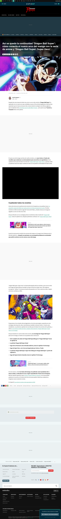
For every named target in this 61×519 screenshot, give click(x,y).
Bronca (26, 34)
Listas (23, 471)
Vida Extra (12, 498)
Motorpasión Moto (38, 498)
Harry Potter (54, 34)
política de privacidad (44, 473)
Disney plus (24, 469)
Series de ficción (6, 469)
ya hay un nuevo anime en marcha (32, 375)
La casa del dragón (6, 476)
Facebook (11, 54)
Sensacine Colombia (22, 512)
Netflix (13, 471)
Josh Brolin (31, 34)
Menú (5, 3)
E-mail (17, 54)
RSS (45, 480)
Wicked (49, 34)
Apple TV (4, 473)
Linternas (17, 34)
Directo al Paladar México (30, 511)
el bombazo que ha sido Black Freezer (28, 107)
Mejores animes (11, 15)
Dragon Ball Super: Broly (45, 216)
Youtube (41, 480)
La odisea (12, 34)
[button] (16, 97)
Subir (55, 490)
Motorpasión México (38, 510)
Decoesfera (45, 498)
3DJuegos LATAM (13, 510)
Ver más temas (6, 480)
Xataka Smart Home (6, 501)
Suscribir (51, 470)
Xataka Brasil (5, 512)
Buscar (56, 486)
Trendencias (45, 496)
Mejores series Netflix (47, 461)
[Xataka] (1, 1)
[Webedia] (6, 490)
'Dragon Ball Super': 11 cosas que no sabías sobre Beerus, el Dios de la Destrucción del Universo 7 (38, 364)
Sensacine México (22, 510)
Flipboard (15, 54)
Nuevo (56, 3)
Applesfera (4, 499)
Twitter (13, 54)
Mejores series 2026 (16, 461)
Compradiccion (45, 499)
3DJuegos (12, 496)
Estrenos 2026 (32, 461)
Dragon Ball (23, 15)
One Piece (17, 15)
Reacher (45, 34)
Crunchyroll (4, 15)
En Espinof (29, 222)
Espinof (30, 4)
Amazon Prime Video (16, 469)
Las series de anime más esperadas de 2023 (24, 382)
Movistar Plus (5, 471)
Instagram (43, 480)
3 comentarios (7, 54)
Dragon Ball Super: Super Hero (37, 161)
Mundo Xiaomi (5, 503)
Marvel (36, 34)
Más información (30, 517)
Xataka (4, 496)
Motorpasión (37, 496)
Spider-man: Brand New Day (15, 477)
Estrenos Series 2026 (39, 461)
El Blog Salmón (54, 496)
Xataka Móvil (5, 498)
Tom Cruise (40, 34)
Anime (30, 9)
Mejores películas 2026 (24, 461)
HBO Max (23, 473)
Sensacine (20, 496)
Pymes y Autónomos (53, 498)
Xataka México (5, 510)
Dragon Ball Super (27, 385)
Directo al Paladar (30, 496)
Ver (31, 417)
